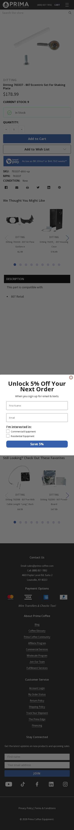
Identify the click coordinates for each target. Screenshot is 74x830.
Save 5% (37, 444)
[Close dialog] (71, 377)
